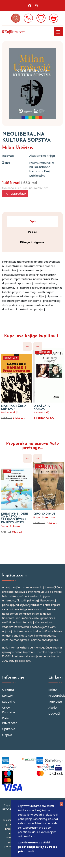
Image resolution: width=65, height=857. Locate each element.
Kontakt (8, 696)
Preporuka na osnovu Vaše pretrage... (32, 446)
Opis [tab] (32, 221)
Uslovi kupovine (8, 710)
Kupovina (8, 702)
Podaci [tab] (32, 232)
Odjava (7, 735)
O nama (8, 690)
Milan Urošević (17, 147)
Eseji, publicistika (40, 173)
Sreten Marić (41, 412)
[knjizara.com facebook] (29, 5)
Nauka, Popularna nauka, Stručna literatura (41, 167)
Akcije (52, 708)
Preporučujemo (55, 696)
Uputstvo (8, 729)
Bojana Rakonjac (11, 526)
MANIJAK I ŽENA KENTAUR (13, 407)
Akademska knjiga (42, 156)
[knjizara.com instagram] (36, 5)
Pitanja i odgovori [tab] (32, 242)
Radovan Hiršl (9, 412)
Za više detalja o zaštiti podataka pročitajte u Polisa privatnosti (37, 847)
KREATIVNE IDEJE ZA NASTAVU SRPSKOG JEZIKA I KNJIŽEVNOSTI (14, 518)
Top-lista (55, 702)
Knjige (52, 690)
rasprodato (17, 193)
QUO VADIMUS (44, 513)
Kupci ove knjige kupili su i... (32, 336)
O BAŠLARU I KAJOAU (43, 407)
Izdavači (54, 713)
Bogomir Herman (44, 517)
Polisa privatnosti (9, 720)
